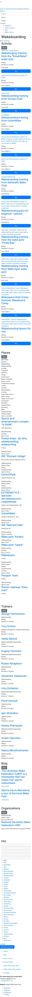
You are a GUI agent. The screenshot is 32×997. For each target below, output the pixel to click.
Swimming (7, 904)
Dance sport (8, 910)
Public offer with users (11, 965)
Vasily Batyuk (9, 638)
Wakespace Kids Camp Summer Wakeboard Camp (14, 300)
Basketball (7, 865)
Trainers (26, 9)
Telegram (7, 990)
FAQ (5, 955)
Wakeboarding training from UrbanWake (14, 119)
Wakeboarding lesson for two (16, 330)
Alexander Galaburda (13, 675)
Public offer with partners (12, 969)
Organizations (8, 934)
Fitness (6, 919)
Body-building (8, 871)
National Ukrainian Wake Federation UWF (15, 824)
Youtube (6, 994)
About (6, 951)
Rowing (6, 882)
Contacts (7, 973)
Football (6, 921)
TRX (5, 862)
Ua (1, 23)
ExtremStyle (8, 474)
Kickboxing (7, 891)
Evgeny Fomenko (11, 651)
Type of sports (5, 9)
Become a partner (7, 947)
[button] (3, 17)
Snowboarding (8, 908)
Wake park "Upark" (12, 544)
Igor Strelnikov (9, 713)
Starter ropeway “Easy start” (14, 589)
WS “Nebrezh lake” (12, 525)
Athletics (6, 897)
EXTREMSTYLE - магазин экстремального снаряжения (11, 497)
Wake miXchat (5, 41)
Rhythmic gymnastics (11, 923)
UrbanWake (8, 513)
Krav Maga (7, 895)
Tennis (6, 917)
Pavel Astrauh (9, 700)
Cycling (6, 878)
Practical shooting (10, 912)
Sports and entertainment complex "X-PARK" (15, 421)
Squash (6, 906)
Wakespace (8, 555)
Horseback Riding (9, 893)
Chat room (7, 940)
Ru (3, 23)
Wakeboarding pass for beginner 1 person (15, 212)
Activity (17, 9)
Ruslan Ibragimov (11, 663)
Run (5, 867)
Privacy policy (8, 962)
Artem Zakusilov (11, 738)
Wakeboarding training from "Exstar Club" (14, 97)
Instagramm (7, 992)
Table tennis (8, 901)
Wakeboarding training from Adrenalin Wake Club (14, 182)
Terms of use (8, 958)
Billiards (6, 869)
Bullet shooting (9, 914)
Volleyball (7, 880)
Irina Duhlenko (9, 688)
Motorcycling (8, 899)
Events (12, 9)
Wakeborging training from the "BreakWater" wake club (14, 56)
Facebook (7, 988)
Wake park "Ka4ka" (12, 536)
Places (22, 9)
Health (6, 884)
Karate (6, 888)
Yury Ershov (8, 626)
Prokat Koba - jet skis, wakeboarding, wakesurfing (14, 441)
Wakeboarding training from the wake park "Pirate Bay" (14, 239)
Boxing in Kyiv (8, 873)
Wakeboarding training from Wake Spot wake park (14, 268)
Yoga (5, 886)
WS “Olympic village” (13, 456)
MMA (5, 860)
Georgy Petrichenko (13, 613)
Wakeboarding (8, 875)
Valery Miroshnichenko (14, 750)
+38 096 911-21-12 (6, 981)
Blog (5, 938)
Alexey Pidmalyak (11, 725)
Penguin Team (9, 575)
